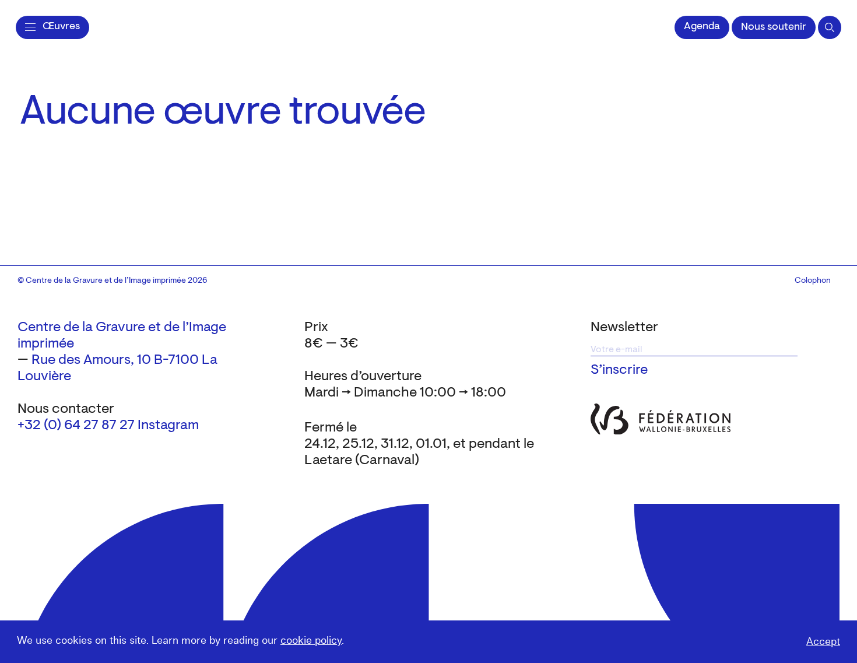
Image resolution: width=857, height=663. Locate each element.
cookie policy (311, 640)
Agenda (702, 27)
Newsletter (624, 328)
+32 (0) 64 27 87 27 (76, 426)
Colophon (813, 281)
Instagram (168, 426)
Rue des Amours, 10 (91, 360)
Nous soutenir (773, 27)
